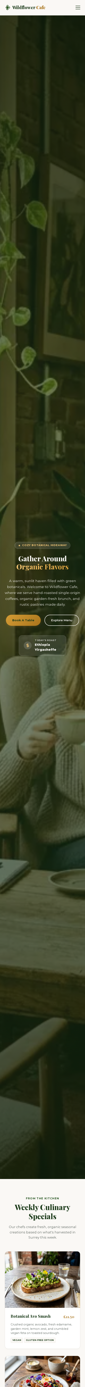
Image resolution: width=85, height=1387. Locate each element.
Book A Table (23, 620)
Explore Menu (61, 620)
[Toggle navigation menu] (78, 7)
